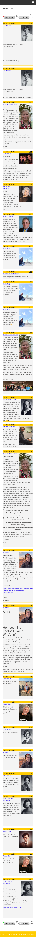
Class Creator (31, 934)
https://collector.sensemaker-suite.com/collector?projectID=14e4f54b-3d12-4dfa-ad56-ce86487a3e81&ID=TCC (18, 591)
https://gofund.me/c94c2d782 (12, 908)
